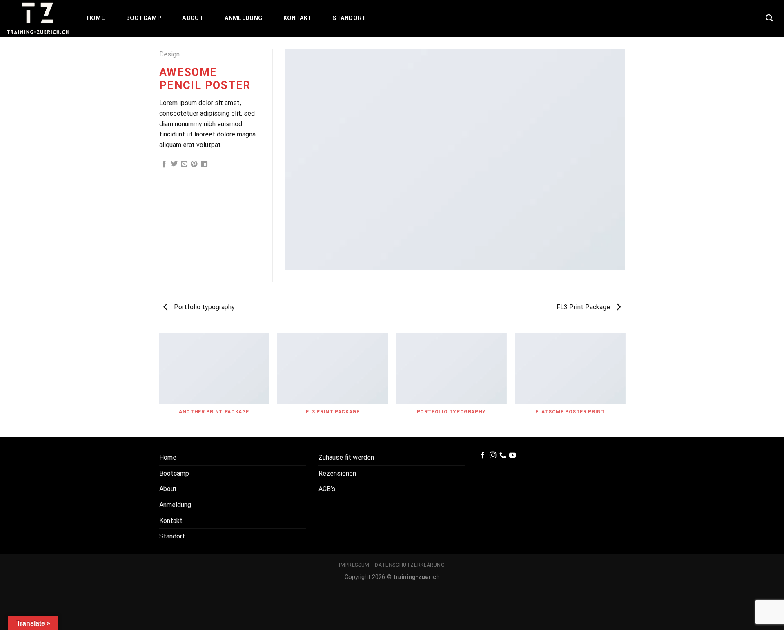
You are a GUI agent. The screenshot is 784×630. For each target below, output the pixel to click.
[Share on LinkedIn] (204, 164)
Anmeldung (244, 18)
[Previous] (159, 384)
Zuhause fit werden (346, 457)
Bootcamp (143, 18)
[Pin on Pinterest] (194, 164)
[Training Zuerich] (37, 18)
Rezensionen (337, 473)
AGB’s (326, 489)
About (192, 18)
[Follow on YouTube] (512, 455)
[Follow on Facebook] (482, 455)
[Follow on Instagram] (493, 455)
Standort (349, 18)
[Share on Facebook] (164, 164)
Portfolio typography (203, 307)
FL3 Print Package (584, 307)
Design (169, 54)
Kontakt (297, 18)
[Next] (625, 384)
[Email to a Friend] (184, 164)
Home (96, 18)
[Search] (769, 18)
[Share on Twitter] (174, 164)
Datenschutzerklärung (410, 565)
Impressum (354, 565)
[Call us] (502, 455)
